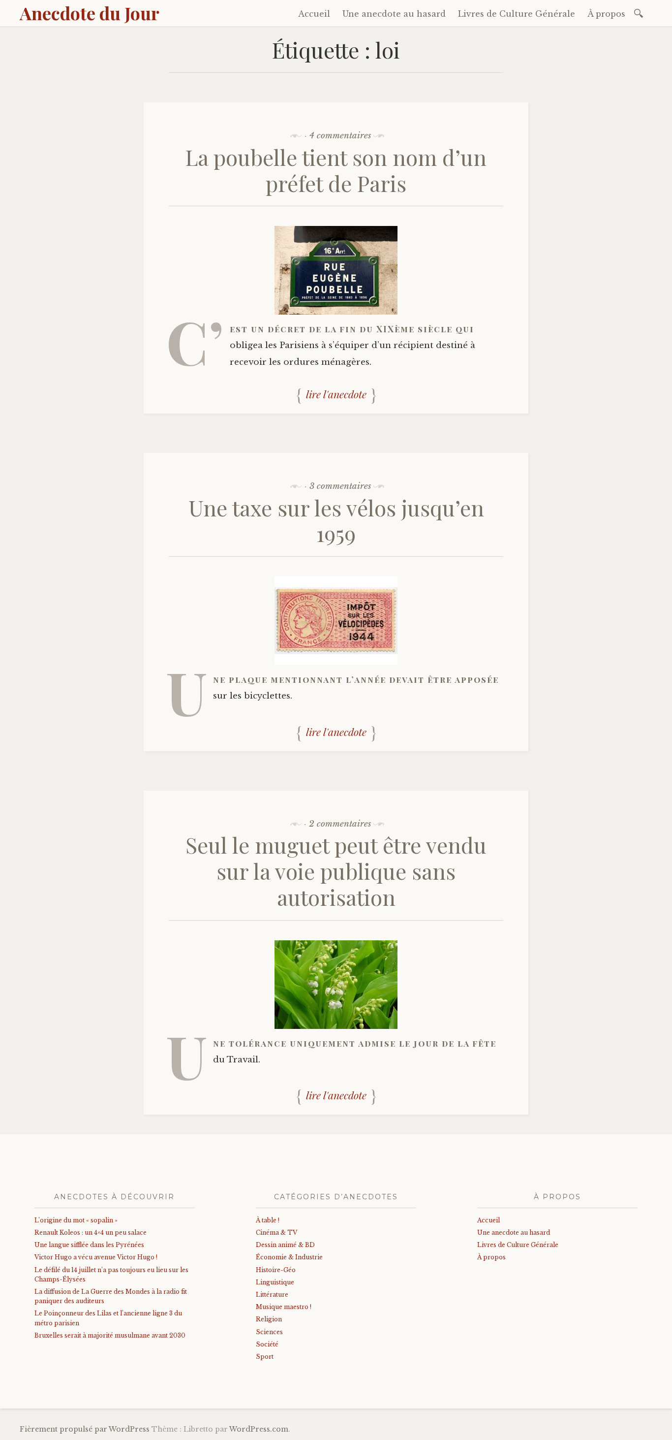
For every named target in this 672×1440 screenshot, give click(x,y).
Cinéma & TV (276, 1232)
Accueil (314, 14)
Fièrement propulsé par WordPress (85, 1429)
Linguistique (275, 1282)
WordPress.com (258, 1429)
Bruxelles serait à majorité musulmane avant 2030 (109, 1335)
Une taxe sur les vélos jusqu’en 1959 (336, 520)
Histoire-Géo (276, 1270)
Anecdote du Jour (89, 13)
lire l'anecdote (336, 394)
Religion (269, 1319)
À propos (606, 14)
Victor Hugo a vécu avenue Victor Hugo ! (95, 1257)
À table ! (267, 1220)
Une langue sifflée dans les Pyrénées (89, 1244)
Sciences (269, 1332)
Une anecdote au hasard (394, 14)
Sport (265, 1356)
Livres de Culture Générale (516, 14)
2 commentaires (340, 824)
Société (267, 1344)
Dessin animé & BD (285, 1244)
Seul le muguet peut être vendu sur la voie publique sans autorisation (336, 870)
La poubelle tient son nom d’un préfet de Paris (336, 169)
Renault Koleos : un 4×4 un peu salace (90, 1232)
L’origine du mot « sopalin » (76, 1220)
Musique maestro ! (283, 1307)
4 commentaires (340, 135)
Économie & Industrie (289, 1257)
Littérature (272, 1294)
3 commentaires (340, 486)
